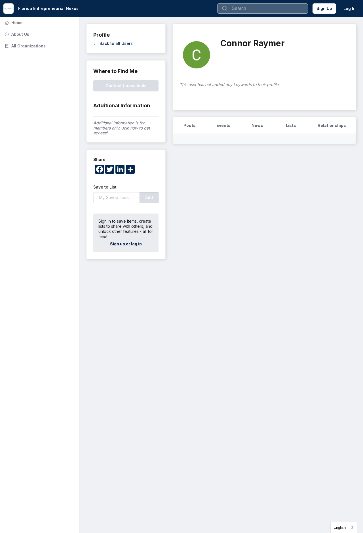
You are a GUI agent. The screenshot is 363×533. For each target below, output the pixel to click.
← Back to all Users (113, 43)
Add (149, 197)
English (340, 527)
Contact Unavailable (126, 85)
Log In (349, 8)
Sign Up (324, 8)
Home (13, 22)
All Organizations (24, 45)
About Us (16, 34)
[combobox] (343, 527)
